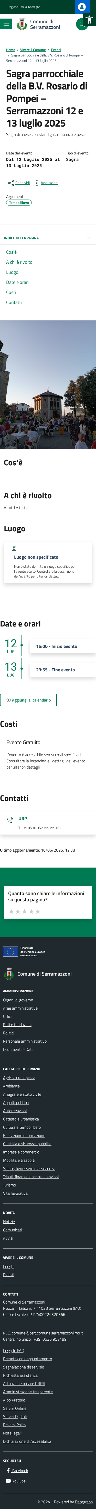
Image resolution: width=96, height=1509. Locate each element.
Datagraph (84, 1502)
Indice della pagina (21, 238)
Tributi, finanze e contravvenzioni (31, 1177)
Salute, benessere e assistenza (29, 1168)
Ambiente (11, 1086)
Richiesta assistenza (20, 1375)
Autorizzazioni (15, 1111)
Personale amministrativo (25, 1041)
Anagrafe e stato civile (22, 1094)
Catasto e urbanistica (21, 1119)
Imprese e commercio (21, 1152)
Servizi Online (14, 1408)
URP (22, 818)
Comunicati (12, 1230)
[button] (89, 19)
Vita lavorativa (15, 1193)
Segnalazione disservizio (23, 1367)
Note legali (12, 1433)
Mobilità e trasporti (19, 1160)
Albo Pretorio (14, 1400)
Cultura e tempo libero (22, 1127)
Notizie (9, 1221)
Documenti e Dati (18, 1049)
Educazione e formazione (24, 1135)
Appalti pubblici (16, 1102)
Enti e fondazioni (17, 1024)
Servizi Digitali (15, 1416)
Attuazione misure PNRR (24, 1383)
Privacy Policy (14, 1425)
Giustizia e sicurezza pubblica (27, 1144)
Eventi (8, 1275)
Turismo (9, 1185)
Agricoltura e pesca (19, 1078)
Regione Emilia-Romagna (24, 7)
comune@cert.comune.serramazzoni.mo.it (47, 1333)
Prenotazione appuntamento (27, 1359)
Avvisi (8, 1238)
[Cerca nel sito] (82, 24)
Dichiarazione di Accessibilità (27, 1441)
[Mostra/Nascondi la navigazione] (6, 24)
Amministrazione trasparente (28, 1392)
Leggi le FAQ (13, 1350)
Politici (8, 1033)
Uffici (7, 1016)
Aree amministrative (20, 1008)
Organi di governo (18, 1000)
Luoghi (8, 1266)
